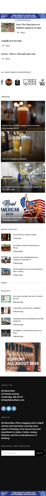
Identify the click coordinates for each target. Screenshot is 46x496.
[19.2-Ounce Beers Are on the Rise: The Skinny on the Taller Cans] (23, 177)
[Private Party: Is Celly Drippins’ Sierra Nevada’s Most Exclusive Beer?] (23, 116)
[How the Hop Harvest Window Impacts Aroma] (8, 27)
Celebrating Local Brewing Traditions (26, 308)
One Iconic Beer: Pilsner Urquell (24, 235)
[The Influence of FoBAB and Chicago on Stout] (6, 333)
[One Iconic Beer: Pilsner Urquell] (6, 237)
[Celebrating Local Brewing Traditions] (6, 310)
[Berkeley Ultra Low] (23, 16)
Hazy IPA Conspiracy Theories (14, 159)
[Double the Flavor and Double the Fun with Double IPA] (6, 321)
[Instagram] (14, 408)
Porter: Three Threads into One (18, 53)
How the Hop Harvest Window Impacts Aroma (28, 26)
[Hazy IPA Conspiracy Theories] (23, 146)
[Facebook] (3, 408)
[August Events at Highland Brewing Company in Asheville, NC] (6, 259)
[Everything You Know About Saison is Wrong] (6, 248)
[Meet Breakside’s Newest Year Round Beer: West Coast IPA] (6, 271)
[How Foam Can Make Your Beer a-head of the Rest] (6, 298)
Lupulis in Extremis (11, 40)
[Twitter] (8, 408)
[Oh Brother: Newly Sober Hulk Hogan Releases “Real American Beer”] (23, 208)
